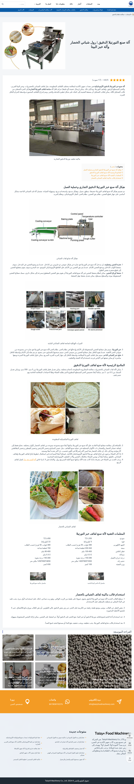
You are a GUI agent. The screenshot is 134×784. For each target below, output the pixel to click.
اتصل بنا (48, 4)
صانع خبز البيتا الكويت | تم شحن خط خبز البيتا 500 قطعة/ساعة (18, 678)
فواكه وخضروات (98, 10)
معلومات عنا (60, 4)
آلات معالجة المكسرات (45, 10)
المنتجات (89, 4)
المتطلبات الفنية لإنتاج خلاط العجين (18, 649)
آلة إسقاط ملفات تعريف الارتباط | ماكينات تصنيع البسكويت (52, 672)
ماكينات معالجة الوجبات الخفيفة (65, 10)
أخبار (79, 4)
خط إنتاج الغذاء (111, 10)
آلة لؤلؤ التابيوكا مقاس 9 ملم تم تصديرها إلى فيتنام (111, 679)
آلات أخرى (21, 10)
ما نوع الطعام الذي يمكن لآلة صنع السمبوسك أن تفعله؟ (52, 647)
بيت (98, 4)
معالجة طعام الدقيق (118, 14)
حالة (71, 4)
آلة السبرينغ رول (29, 459)
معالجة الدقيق (84, 10)
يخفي (113, 167)
